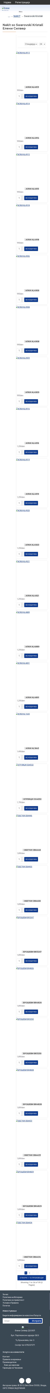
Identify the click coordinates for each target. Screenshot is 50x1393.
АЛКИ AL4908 (32, 341)
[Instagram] (28, 1380)
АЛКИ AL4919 (32, 494)
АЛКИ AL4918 (32, 239)
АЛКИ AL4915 (32, 189)
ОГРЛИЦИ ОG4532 (32, 799)
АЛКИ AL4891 (32, 697)
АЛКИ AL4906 (32, 290)
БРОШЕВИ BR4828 (32, 1104)
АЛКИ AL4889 (32, 646)
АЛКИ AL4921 (32, 595)
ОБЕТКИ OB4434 (32, 1257)
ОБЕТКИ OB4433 (32, 1155)
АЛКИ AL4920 (32, 545)
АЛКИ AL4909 (32, 392)
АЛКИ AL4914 (32, 138)
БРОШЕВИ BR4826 (32, 1002)
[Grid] (18, 40)
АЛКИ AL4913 (32, 87)
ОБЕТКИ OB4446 (32, 850)
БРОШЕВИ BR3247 (32, 952)
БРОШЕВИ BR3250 (32, 1053)
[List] (22, 40)
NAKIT (17, 16)
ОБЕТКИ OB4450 (32, 901)
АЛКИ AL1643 (32, 748)
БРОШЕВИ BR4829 (32, 1206)
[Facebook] (21, 1380)
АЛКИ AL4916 (32, 443)
